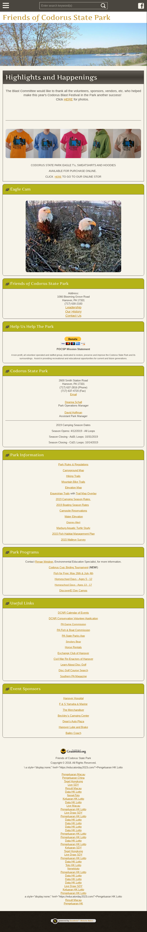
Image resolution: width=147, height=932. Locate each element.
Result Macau (73, 788)
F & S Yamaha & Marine (73, 703)
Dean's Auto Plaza (73, 721)
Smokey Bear (73, 641)
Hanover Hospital (73, 698)
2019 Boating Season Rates (72, 504)
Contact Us (73, 315)
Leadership (73, 307)
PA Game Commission (73, 624)
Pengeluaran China (73, 777)
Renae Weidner (44, 561)
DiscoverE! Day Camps (73, 590)
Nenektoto (73, 868)
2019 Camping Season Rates (73, 499)
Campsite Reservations (73, 510)
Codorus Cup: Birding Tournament (68, 567)
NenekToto (73, 795)
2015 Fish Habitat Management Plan (73, 533)
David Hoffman (73, 412)
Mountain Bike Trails (73, 481)
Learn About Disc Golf (73, 664)
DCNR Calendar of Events (73, 612)
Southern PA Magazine (73, 676)
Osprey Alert (73, 522)
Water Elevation (74, 516)
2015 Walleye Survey (73, 539)
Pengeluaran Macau (73, 774)
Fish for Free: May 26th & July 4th (73, 573)
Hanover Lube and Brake (73, 727)
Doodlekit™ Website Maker (81, 921)
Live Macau (73, 805)
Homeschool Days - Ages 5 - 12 (73, 579)
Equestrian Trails (60, 493)
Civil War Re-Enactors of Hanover (73, 658)
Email (73, 394)
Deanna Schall (73, 402)
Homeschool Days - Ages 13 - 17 (73, 584)
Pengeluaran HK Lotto (73, 809)
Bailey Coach (73, 732)
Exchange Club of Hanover (73, 653)
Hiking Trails (73, 476)
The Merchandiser (73, 709)
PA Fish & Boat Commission (73, 630)
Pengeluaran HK (73, 903)
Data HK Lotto (73, 791)
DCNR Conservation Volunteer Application (73, 618)
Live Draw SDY (73, 812)
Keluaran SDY (73, 847)
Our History (73, 311)
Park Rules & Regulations (73, 464)
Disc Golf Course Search (73, 670)
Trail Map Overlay (86, 493)
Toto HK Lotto (73, 865)
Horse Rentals (73, 647)
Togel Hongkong (73, 781)
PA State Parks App (73, 635)
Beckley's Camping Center (73, 715)
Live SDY (73, 784)
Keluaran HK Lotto (73, 798)
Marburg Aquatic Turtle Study (73, 527)
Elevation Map (73, 487)
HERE (68, 99)
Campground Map (73, 470)
